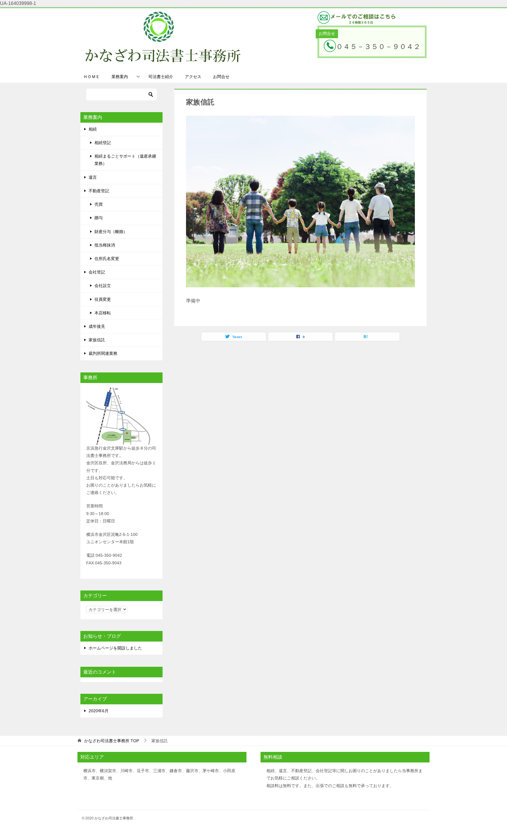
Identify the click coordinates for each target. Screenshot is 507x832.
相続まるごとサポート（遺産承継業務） (125, 160)
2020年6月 (99, 710)
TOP (111, 740)
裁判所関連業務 (103, 353)
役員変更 (102, 299)
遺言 (93, 177)
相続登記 (102, 142)
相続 (93, 129)
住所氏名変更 (106, 258)
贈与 (98, 217)
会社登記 (97, 272)
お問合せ (221, 76)
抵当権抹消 (104, 245)
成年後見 (97, 326)
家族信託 (97, 339)
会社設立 (102, 285)
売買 (98, 204)
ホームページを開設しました (115, 648)
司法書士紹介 (160, 76)
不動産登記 (99, 190)
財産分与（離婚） (110, 231)
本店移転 (102, 312)
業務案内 (119, 76)
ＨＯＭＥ (91, 76)
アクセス (193, 76)
